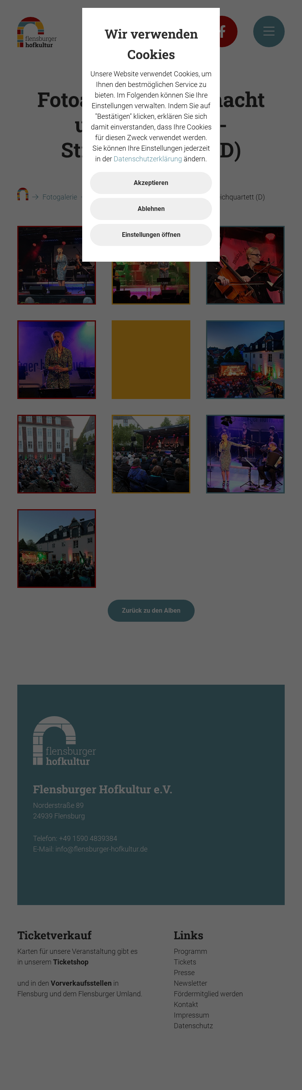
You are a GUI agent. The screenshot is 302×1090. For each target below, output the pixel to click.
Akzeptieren (151, 183)
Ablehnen (151, 208)
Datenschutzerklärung (148, 159)
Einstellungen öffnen (151, 234)
